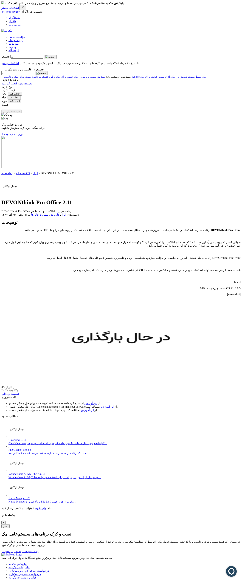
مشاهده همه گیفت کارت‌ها (17, 83)
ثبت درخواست (30, 551)
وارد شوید (40, 508)
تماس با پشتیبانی (11, 551)
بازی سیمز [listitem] (164, 76)
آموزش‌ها (14, 43)
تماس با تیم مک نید (19, 567)
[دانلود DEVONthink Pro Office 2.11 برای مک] (9, 193)
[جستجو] (50, 57)
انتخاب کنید (15, 93)
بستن (5, 526)
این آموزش (90, 403)
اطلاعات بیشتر (10, 7)
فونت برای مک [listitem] (148, 76)
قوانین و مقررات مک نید (22, 577)
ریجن (4, 93)
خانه (18, 173)
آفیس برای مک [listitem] (65, 76)
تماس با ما (15, 24)
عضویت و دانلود (10, 393)
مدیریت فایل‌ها (39, 214)
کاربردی (54, 214)
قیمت (4, 104)
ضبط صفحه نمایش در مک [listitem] (186, 76)
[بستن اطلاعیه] (22, 7)
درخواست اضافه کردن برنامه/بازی (29, 570)
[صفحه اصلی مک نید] (6, 30)
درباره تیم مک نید (18, 564)
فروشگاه (14, 50)
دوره (4, 100)
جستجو (5, 56)
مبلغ (3, 97)
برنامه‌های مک (17, 36)
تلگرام (12, 21)
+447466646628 (10, 11)
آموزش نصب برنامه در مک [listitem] (90, 76)
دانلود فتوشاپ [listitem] (47, 76)
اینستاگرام (15, 17)
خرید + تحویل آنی (11, 111)
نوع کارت (6, 86)
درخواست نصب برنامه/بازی (25, 574)
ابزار (35, 173)
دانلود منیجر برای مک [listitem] (26, 76)
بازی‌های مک (16, 40)
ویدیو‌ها (12, 46)
